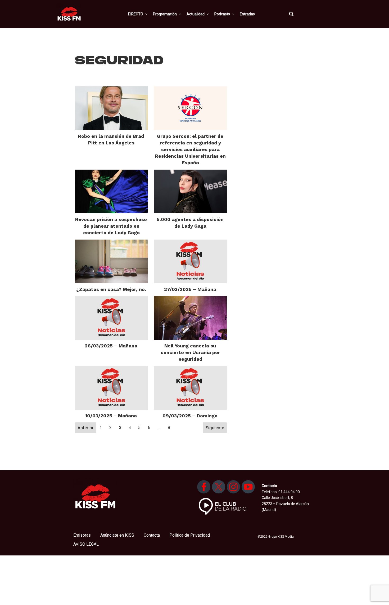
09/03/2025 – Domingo (190, 415)
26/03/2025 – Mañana (111, 345)
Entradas (247, 14)
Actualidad (196, 14)
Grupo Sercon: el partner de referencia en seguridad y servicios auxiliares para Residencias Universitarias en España (190, 149)
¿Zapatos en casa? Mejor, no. (111, 289)
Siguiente (215, 427)
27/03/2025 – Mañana (190, 289)
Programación (165, 14)
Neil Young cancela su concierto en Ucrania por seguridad (190, 352)
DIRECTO (135, 14)
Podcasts (222, 14)
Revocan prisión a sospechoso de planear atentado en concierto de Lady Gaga (111, 226)
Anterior (86, 427)
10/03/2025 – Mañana (111, 415)
